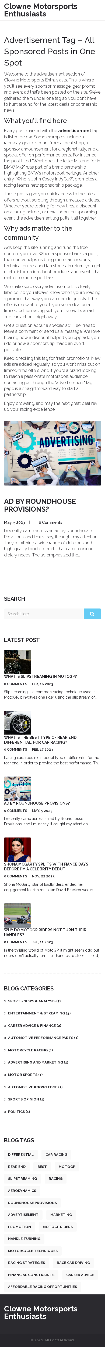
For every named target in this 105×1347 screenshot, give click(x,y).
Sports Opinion (26, 1099)
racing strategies (26, 1263)
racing (55, 1179)
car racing (56, 1155)
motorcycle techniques (33, 1251)
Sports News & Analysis (34, 1001)
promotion (19, 1227)
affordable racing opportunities (42, 1287)
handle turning (24, 1239)
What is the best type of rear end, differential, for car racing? (41, 739)
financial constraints (31, 1275)
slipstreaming (22, 1179)
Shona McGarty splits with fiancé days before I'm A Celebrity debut (46, 866)
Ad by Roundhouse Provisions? (40, 505)
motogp (67, 1167)
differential (21, 1155)
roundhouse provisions (32, 1203)
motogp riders (58, 1227)
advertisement (23, 1215)
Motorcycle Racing (30, 1050)
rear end (17, 1167)
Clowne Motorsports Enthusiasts (41, 10)
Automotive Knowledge (35, 1087)
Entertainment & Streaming (39, 1013)
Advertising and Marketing (38, 1062)
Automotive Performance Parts (43, 1038)
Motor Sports (25, 1075)
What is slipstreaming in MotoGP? (40, 676)
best (42, 1167)
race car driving (73, 1263)
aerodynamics (22, 1191)
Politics (19, 1112)
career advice (80, 1275)
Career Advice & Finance (34, 1026)
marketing (61, 1215)
